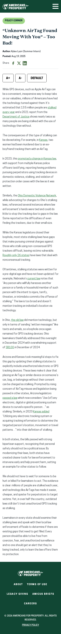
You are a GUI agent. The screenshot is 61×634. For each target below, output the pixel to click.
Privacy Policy (30, 625)
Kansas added (41, 411)
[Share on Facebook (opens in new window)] (13, 63)
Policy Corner (14, 20)
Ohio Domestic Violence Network (37, 195)
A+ (8, 78)
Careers (30, 604)
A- (20, 78)
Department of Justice (16, 117)
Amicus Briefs (43, 595)
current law (33, 278)
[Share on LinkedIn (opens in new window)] (25, 63)
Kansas (43, 140)
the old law (17, 320)
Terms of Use (37, 584)
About (18, 584)
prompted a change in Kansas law (37, 158)
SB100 (10, 347)
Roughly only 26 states (16, 255)
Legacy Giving (17, 594)
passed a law (10, 398)
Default (37, 78)
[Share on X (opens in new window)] (19, 63)
